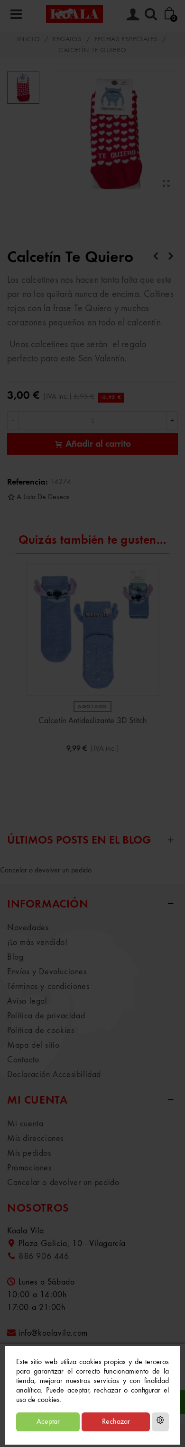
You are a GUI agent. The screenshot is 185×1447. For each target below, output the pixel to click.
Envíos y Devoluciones (47, 972)
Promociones (29, 1168)
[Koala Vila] (74, 13)
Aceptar (48, 1422)
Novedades (27, 928)
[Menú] (16, 14)
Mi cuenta (25, 1124)
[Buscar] (151, 14)
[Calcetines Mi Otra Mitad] (155, 257)
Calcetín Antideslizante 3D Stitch (92, 721)
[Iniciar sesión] (133, 14)
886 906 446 (43, 1256)
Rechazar (116, 1422)
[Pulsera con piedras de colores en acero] (171, 257)
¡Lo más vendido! (37, 942)
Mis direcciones (35, 1138)
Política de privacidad (46, 1016)
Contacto (23, 1060)
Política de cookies (40, 1030)
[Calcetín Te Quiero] (166, 184)
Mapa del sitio (33, 1045)
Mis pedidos (29, 1153)
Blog (15, 957)
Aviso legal (27, 1001)
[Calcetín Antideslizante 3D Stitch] (92, 629)
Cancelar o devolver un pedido (46, 870)
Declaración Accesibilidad (54, 1074)
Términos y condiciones (48, 986)
